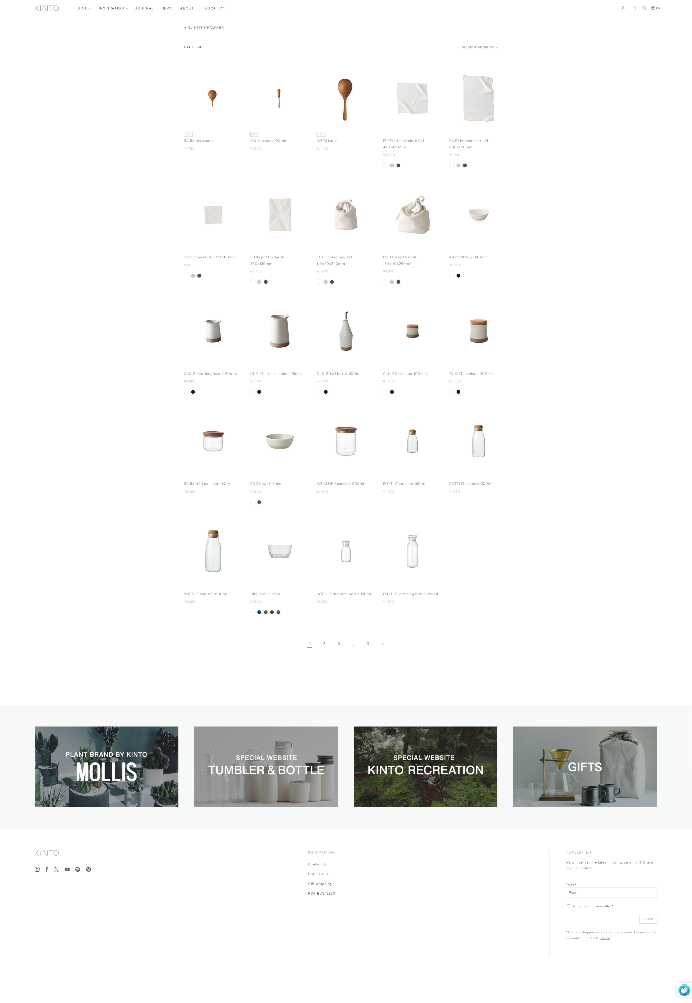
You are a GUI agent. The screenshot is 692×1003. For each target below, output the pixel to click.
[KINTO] (47, 8)
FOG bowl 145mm (265, 483)
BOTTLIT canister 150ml (404, 483)
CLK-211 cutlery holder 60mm (210, 373)
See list (605, 938)
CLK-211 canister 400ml (470, 373)
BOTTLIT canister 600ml (205, 594)
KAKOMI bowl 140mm (468, 257)
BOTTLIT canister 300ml (470, 483)
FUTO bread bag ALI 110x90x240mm (334, 260)
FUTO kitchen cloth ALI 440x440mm (403, 143)
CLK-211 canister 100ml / (405, 373)
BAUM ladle (327, 140)
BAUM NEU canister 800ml (340, 483)
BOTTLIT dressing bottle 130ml (344, 594)
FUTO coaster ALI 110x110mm (210, 257)
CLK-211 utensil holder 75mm (276, 373)
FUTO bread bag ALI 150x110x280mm (401, 260)
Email (570, 885)
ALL (187, 28)
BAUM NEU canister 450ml (207, 483)
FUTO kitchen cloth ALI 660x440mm (469, 143)
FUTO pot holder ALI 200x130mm (268, 260)
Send (649, 919)
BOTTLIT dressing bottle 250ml (410, 594)
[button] (480, 47)
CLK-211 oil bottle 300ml (338, 373)
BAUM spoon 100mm (269, 140)
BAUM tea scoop (198, 140)
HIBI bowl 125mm (265, 594)
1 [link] (310, 644)
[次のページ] (382, 644)
